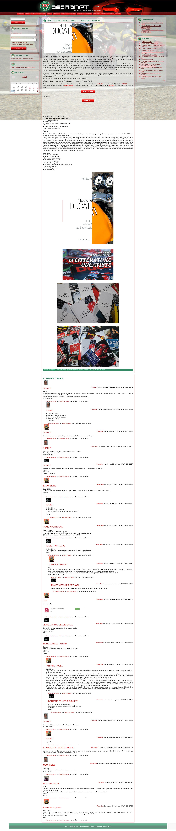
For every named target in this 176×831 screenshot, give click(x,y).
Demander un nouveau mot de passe (22, 44)
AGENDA (34, 13)
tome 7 (47, 465)
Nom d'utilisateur (16, 33)
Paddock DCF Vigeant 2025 (149, 55)
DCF (27, 13)
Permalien (94, 387)
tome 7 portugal (55, 546)
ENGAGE (96, 13)
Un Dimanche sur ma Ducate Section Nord (151, 68)
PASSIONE (42, 13)
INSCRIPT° (88, 13)
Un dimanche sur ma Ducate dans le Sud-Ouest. (153, 57)
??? (45, 601)
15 (33, 88)
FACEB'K (104, 13)
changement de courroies (58, 748)
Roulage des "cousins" (148, 50)
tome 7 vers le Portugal (65, 585)
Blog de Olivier (47, 369)
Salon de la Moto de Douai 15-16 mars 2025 (152, 71)
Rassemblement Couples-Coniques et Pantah (152, 23)
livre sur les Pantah (55, 644)
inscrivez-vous (71, 369)
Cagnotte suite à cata (147, 60)
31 (14, 92)
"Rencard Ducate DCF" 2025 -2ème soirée (151, 77)
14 (29, 88)
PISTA (49, 13)
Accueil (20, 13)
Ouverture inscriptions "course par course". (150, 74)
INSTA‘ (111, 13)
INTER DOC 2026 (147, 42)
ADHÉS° (80, 13)
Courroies (49, 765)
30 (37, 91)
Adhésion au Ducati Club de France (25, 67)
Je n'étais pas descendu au (58, 625)
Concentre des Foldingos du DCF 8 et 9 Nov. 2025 (152, 52)
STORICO (65, 13)
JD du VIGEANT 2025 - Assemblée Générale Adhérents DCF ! (151, 65)
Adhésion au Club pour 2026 (150, 43)
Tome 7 (47, 388)
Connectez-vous (60, 369)
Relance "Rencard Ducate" (149, 48)
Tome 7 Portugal (53, 527)
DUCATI (118, 13)
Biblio (103, 369)
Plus (164, 80)
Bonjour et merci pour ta (63, 701)
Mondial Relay (51, 784)
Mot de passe (15, 38)
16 (37, 88)
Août (24, 77)
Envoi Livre (49, 486)
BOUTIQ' (73, 13)
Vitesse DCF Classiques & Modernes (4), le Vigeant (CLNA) (152, 30)
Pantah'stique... (54, 666)
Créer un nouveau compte (19, 42)
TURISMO (56, 13)
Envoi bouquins (52, 807)
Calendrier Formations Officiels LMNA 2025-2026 (152, 46)
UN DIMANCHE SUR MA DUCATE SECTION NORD (151, 26)
